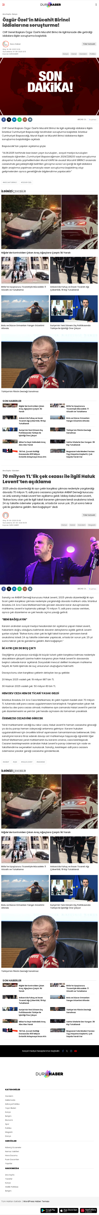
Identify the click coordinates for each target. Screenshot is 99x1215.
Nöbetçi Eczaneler (13, 1147)
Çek (15, 762)
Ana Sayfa (9, 1175)
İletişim (8, 1116)
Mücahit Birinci (10, 182)
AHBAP (6, 762)
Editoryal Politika (12, 1104)
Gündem (83, 54)
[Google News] (92, 119)
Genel (73, 54)
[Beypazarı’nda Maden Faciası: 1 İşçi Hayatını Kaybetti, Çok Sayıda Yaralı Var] (57, 452)
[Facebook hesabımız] (63, 1051)
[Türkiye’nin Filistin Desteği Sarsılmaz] (49, 361)
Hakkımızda (10, 1100)
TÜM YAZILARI (89, 44)
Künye (8, 1112)
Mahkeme (41, 762)
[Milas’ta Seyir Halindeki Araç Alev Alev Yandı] (10, 442)
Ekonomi (9, 1120)
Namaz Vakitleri (12, 1151)
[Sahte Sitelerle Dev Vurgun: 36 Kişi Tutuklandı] (57, 442)
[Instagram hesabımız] (71, 1051)
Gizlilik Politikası (11, 1187)
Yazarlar (8, 1179)
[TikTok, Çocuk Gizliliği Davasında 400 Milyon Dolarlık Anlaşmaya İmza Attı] (10, 452)
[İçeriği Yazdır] (30, 119)
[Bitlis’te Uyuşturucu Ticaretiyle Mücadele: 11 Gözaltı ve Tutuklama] (25, 270)
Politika (93, 54)
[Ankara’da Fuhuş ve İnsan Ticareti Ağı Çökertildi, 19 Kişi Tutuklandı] (74, 270)
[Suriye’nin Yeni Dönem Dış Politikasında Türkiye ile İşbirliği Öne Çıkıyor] (74, 308)
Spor (7, 1124)
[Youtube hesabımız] (75, 1051)
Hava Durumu (11, 1155)
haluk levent (27, 762)
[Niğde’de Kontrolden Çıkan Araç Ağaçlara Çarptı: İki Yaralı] (49, 222)
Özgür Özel (26, 182)
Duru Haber (15, 44)
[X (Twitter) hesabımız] (67, 1051)
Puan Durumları (12, 1159)
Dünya (65, 54)
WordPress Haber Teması (36, 1201)
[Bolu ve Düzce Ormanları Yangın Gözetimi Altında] (25, 308)
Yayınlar (8, 1163)
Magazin (92, 525)
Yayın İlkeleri (10, 1108)
